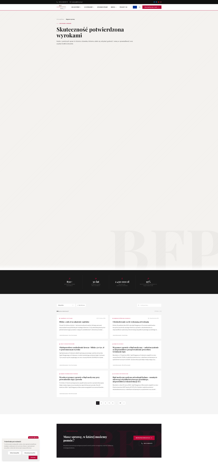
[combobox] (66, 305)
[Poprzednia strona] (94, 403)
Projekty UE (123, 7)
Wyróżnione (82, 305)
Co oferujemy (88, 7)
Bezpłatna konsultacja (143, 438)
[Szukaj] (139, 7)
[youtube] (158, 2)
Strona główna (60, 19)
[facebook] (156, 2)
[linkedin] (154, 2)
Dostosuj (33, 457)
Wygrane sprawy (102, 7)
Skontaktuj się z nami (150, 7)
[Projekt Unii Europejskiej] (135, 7)
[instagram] (160, 2)
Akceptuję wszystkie (29, 453)
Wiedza (113, 7)
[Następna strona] (124, 403)
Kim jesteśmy (75, 7)
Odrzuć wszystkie (14, 453)
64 (120, 403)
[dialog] (21, 449)
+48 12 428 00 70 (63, 2)
